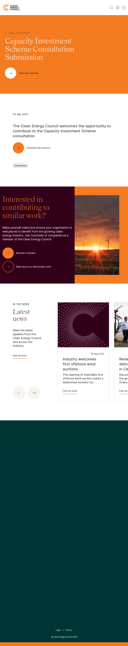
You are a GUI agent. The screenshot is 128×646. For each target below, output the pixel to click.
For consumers (52, 516)
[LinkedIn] (59, 474)
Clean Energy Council (62, 637)
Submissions (20, 165)
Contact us (8, 505)
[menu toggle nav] (124, 7)
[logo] (11, 7)
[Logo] (64, 458)
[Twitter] (65, 474)
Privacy (69, 630)
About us (7, 513)
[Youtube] (71, 474)
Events (48, 509)
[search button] (111, 7)
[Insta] (54, 474)
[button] (34, 393)
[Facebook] (49, 474)
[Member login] (117, 7)
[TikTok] (77, 474)
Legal (58, 630)
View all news (19, 355)
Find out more (70, 391)
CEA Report (30, 498)
